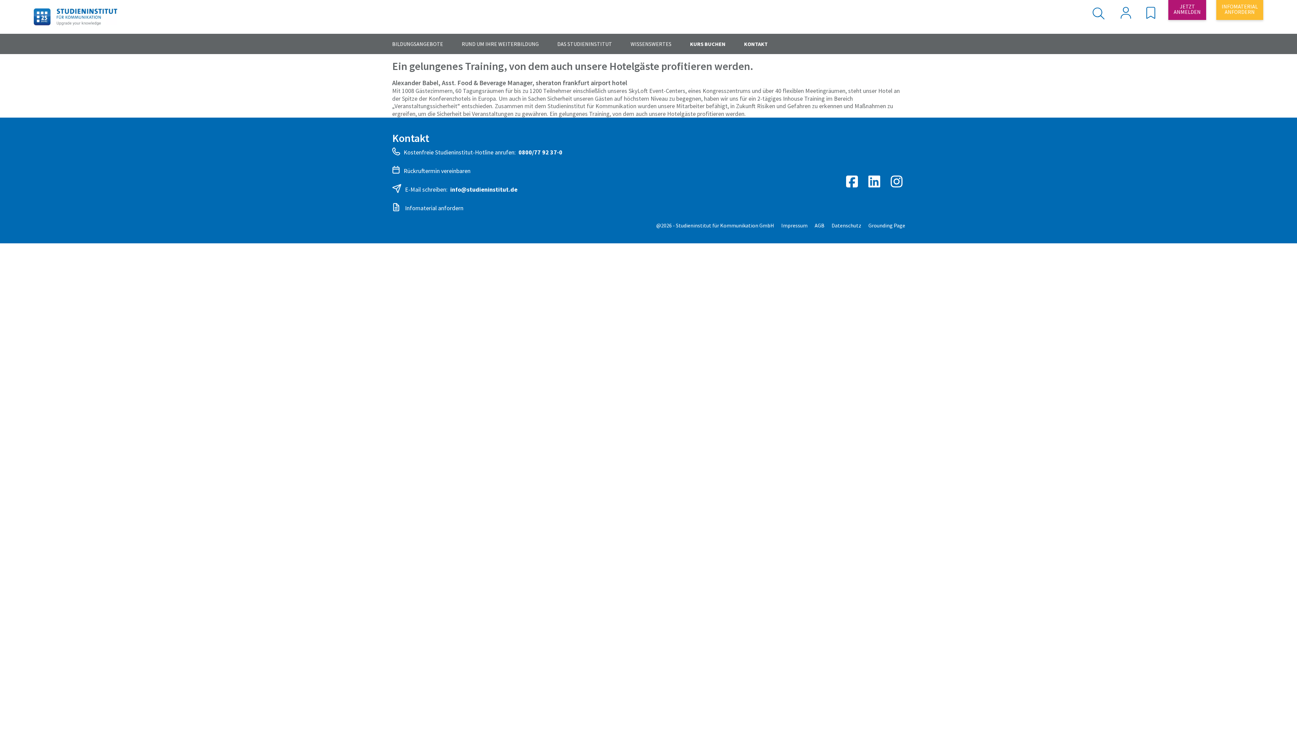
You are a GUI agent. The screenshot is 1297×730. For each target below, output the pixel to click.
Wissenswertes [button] (651, 44)
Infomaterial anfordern (433, 208)
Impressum (794, 225)
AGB (819, 225)
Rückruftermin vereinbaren (437, 171)
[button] (1150, 15)
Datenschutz (846, 225)
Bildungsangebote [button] (417, 44)
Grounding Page (886, 225)
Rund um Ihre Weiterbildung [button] (500, 44)
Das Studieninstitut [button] (584, 44)
